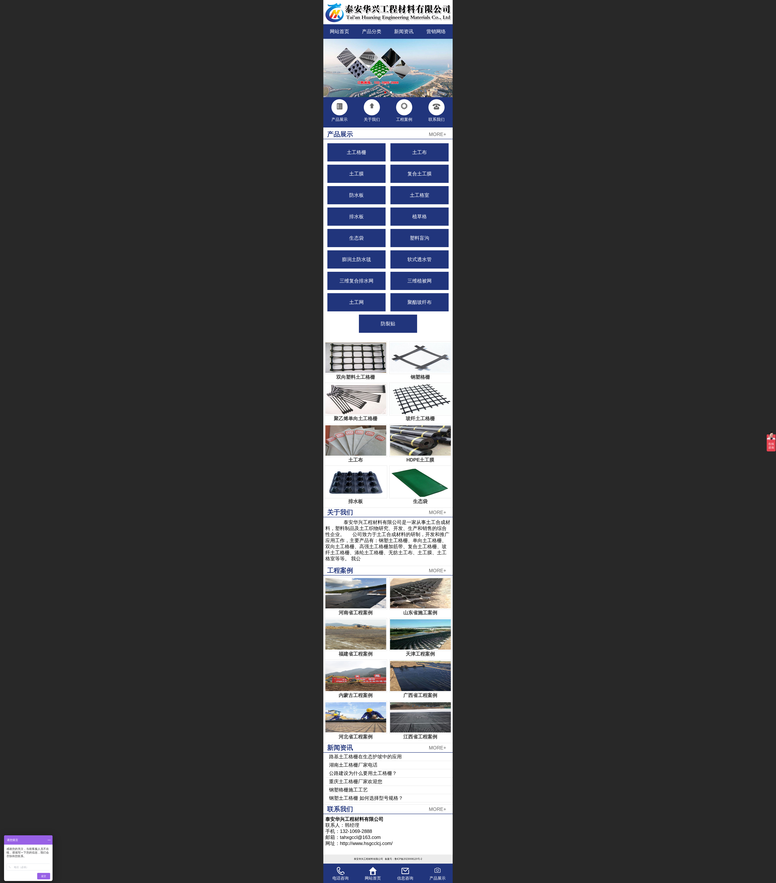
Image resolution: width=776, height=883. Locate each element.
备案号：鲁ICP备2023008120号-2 (403, 859)
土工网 (356, 302)
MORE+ (437, 134)
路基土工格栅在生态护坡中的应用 (365, 756)
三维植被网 (419, 280)
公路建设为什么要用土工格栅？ (363, 773)
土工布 (419, 152)
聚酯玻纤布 (419, 302)
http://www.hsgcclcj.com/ (366, 843)
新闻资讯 (403, 31)
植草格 (419, 216)
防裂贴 (388, 323)
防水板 (356, 195)
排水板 (356, 216)
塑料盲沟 (419, 238)
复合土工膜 (419, 173)
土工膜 (356, 173)
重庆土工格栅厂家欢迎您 (355, 781)
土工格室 (419, 195)
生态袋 (356, 238)
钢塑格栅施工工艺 (348, 789)
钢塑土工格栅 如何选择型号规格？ (366, 798)
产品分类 (371, 31)
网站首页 (339, 31)
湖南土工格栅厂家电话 (353, 765)
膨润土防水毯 (356, 259)
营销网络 (436, 31)
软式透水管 (419, 259)
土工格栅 (356, 152)
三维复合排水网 (356, 280)
